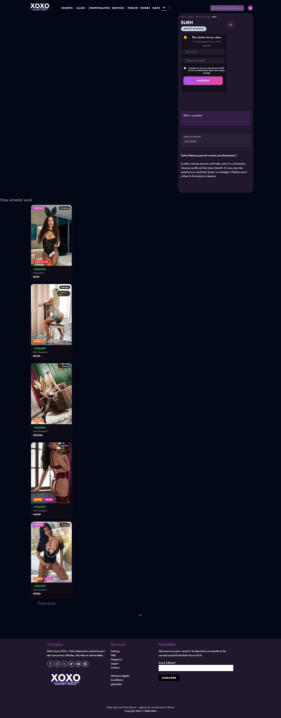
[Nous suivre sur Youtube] (78, 664)
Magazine (116, 659)
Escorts (66, 8)
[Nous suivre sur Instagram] (57, 664)
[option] (169, 8)
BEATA (37, 356)
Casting (115, 651)
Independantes (99, 8)
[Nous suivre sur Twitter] (71, 664)
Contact (115, 667)
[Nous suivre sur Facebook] (50, 664)
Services (118, 8)
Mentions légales (120, 676)
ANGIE (37, 514)
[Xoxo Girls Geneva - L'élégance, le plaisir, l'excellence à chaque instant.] (42, 6)
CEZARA (38, 435)
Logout (115, 663)
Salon (81, 8)
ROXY (36, 276)
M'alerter (203, 80)
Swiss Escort (129, 707)
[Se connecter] (250, 8)
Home (183, 17)
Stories (145, 8)
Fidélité (133, 8)
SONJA (37, 593)
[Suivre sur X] (64, 664)
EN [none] (169, 7)
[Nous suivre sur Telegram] (85, 664)
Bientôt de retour (203, 17)
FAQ (113, 655)
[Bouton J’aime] (230, 24)
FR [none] (164, 7)
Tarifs (156, 8)
